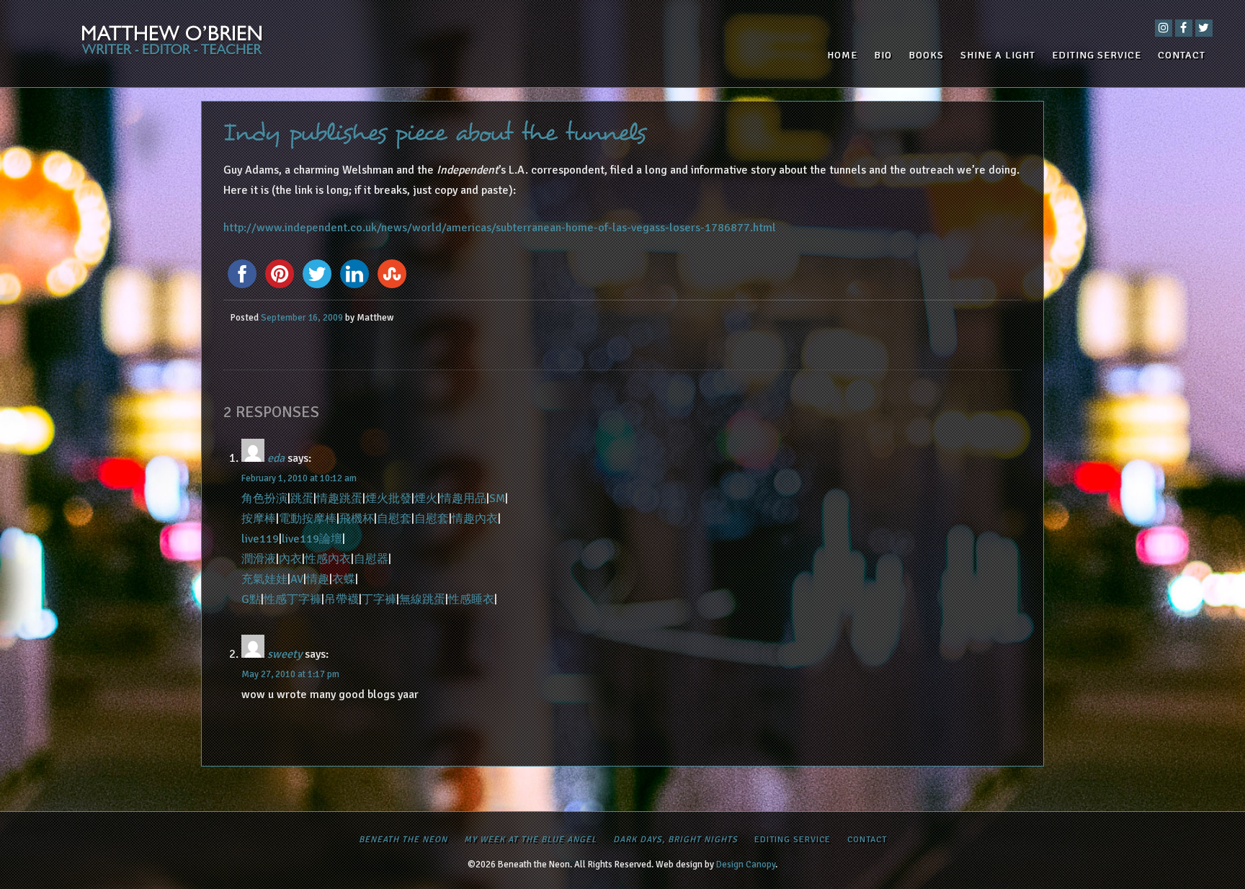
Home (842, 55)
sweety (284, 654)
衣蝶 (343, 579)
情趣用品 (463, 498)
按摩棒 (258, 518)
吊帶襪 (341, 599)
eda (276, 458)
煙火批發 (388, 498)
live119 (260, 539)
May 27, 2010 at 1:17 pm (290, 674)
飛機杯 (356, 518)
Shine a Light (997, 55)
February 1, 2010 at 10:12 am (299, 478)
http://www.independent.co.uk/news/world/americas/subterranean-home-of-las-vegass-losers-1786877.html (499, 227)
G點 (251, 599)
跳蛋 (301, 498)
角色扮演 (264, 498)
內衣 (290, 559)
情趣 (317, 579)
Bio (883, 55)
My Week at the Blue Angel (530, 839)
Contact (1181, 55)
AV (296, 579)
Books (926, 55)
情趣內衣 (475, 518)
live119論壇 (312, 539)
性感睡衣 (471, 599)
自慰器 (371, 559)
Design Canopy (745, 864)
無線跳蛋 (422, 599)
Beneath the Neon (403, 839)
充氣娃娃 (264, 579)
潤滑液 (258, 559)
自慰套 (394, 518)
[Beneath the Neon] (221, 43)
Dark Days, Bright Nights (675, 839)
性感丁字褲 (292, 599)
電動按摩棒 (307, 518)
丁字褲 (379, 599)
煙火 (425, 498)
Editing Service (1096, 55)
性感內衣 (328, 559)
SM (497, 498)
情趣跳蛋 (339, 498)
